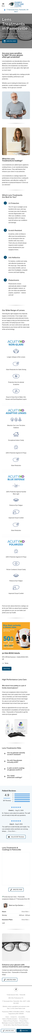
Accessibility (21, 1017)
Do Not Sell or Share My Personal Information (16, 1025)
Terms (6, 663)
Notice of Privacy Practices (10, 1021)
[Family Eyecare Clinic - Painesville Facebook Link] (16, 989)
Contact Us (14, 1017)
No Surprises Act (23, 1019)
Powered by (13, 1011)
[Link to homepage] (16, 5)
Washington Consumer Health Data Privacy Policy (15, 1023)
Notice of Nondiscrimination (9, 1019)
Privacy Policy (23, 1021)
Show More (11, 831)
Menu (3, 6)
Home (7, 1017)
